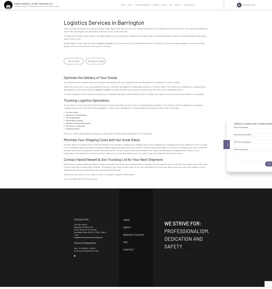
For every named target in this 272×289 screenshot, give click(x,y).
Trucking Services (142, 5)
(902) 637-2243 (249, 5)
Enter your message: (226, 149)
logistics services (105, 43)
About (130, 5)
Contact (177, 5)
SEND (255, 164)
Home (123, 5)
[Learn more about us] (187, 246)
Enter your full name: (227, 127)
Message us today (96, 61)
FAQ (170, 5)
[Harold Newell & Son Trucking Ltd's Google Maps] (74, 256)
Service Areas (189, 5)
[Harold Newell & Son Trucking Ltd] (8, 5)
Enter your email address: (228, 142)
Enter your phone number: (228, 135)
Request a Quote (160, 5)
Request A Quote (133, 234)
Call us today (73, 61)
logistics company (103, 89)
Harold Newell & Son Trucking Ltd (33, 3)
